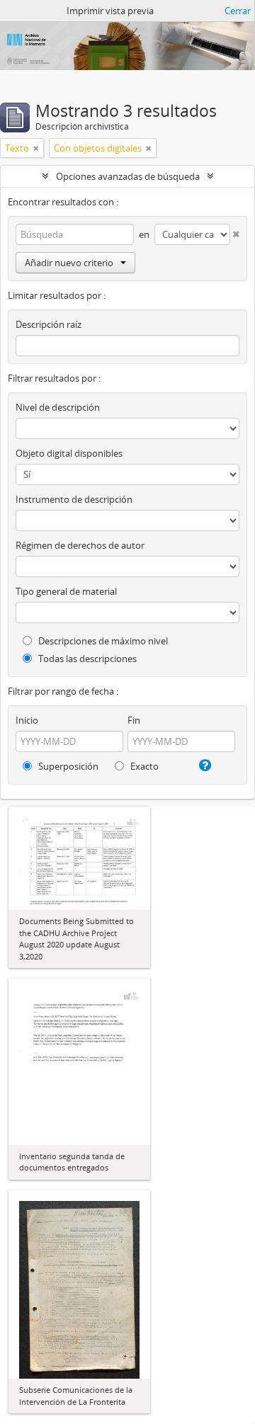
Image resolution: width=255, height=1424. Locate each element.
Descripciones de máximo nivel (102, 640)
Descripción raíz (48, 324)
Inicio (27, 720)
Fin (134, 720)
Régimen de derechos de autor (80, 545)
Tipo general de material (66, 591)
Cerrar (238, 10)
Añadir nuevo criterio (69, 262)
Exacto (143, 766)
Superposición (67, 766)
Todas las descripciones (86, 658)
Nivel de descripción (58, 407)
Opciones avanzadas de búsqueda (128, 176)
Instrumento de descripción (74, 499)
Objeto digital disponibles (69, 453)
